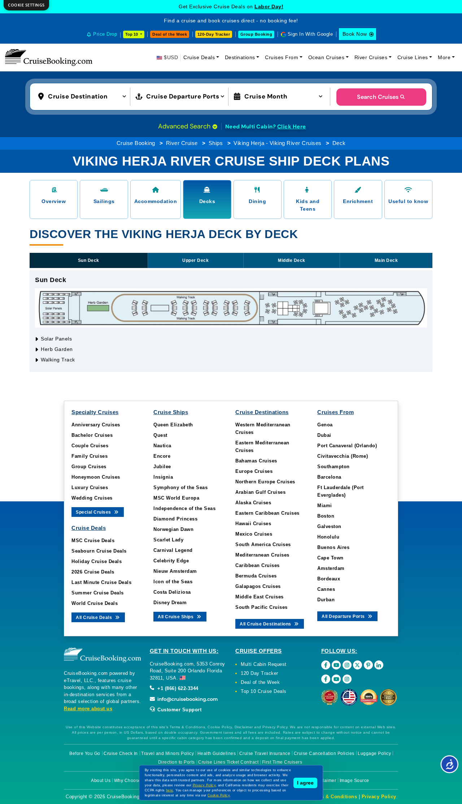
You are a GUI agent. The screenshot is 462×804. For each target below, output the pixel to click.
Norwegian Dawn (173, 529)
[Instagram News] (347, 679)
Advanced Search (185, 126)
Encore (161, 456)
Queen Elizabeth (173, 424)
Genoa (325, 424)
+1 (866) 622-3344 (177, 688)
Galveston (329, 526)
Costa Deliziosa (172, 592)
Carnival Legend (173, 550)
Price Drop (105, 34)
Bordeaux (328, 578)
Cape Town (330, 558)
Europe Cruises (254, 471)
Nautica (162, 445)
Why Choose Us (131, 780)
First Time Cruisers (282, 762)
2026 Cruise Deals (92, 572)
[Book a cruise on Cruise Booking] (48, 57)
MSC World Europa (176, 498)
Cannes (326, 589)
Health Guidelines (216, 753)
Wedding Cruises (92, 498)
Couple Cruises (89, 445)
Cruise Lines (412, 57)
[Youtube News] (336, 679)
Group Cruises (88, 466)
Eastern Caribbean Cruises (267, 513)
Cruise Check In (121, 753)
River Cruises (371, 57)
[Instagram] (347, 664)
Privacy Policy (379, 796)
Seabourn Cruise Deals (99, 551)
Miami (324, 505)
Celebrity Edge (171, 560)
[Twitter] (357, 664)
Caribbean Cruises (257, 565)
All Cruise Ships (176, 616)
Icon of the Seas (172, 581)
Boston (325, 516)
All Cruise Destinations (266, 624)
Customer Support (179, 709)
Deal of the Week (169, 34)
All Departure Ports (344, 616)
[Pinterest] (368, 664)
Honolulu (328, 537)
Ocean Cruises (326, 57)
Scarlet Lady (168, 539)
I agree (305, 783)
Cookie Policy (219, 795)
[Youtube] (336, 664)
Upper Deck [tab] (195, 260)
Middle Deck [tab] (291, 260)
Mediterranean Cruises (262, 555)
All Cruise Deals (94, 617)
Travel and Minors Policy (167, 753)
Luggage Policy (374, 753)
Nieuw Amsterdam (175, 571)
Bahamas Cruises (256, 460)
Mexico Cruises (253, 534)
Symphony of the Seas (180, 487)
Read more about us (88, 708)
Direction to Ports (176, 762)
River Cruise (182, 143)
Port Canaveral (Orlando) (347, 445)
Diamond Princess (175, 519)
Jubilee (162, 466)
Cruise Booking (136, 143)
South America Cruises (263, 544)
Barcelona (329, 477)
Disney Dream (170, 602)
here (169, 790)
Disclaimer (324, 780)
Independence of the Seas (184, 508)
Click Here (291, 126)
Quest (160, 435)
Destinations (240, 57)
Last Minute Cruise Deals (101, 582)
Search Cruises (377, 97)
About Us (100, 780)
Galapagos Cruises (258, 586)
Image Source (354, 780)
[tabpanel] (231, 321)
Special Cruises (94, 512)
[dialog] (26, 5)
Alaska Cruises (253, 502)
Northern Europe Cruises (265, 481)
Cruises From (281, 57)
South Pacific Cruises (261, 607)
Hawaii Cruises (253, 523)
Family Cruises (89, 456)
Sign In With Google (310, 34)
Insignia (163, 477)
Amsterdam (331, 568)
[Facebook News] (325, 679)
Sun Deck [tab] (88, 260)
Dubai (324, 435)
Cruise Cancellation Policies (324, 753)
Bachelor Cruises (92, 435)
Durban (326, 599)
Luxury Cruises (89, 487)
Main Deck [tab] (386, 260)
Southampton (333, 466)
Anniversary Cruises (95, 424)
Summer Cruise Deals (97, 593)
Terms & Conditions (333, 796)
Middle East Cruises (259, 596)
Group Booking (256, 34)
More (444, 57)
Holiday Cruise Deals (96, 561)
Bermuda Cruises (256, 576)
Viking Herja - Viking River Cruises (278, 143)
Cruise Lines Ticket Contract (228, 762)
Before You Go (84, 753)
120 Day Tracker (259, 673)
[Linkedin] (378, 664)
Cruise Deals (199, 57)
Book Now (355, 34)
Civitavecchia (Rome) (342, 456)
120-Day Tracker (213, 34)
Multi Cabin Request (264, 664)
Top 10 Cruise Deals (264, 691)
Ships (216, 143)
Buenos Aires (333, 547)
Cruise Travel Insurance (265, 753)
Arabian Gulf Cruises (260, 492)
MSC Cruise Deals (92, 540)
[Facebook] (325, 664)
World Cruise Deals (94, 603)
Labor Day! (268, 6)
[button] (83, 96)
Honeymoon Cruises (95, 477)
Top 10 (132, 34)
